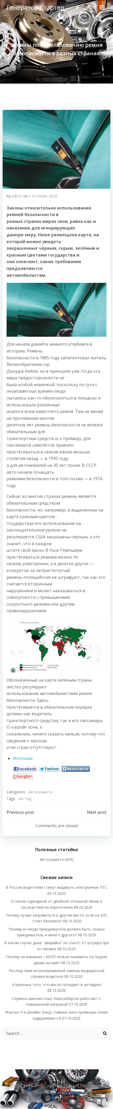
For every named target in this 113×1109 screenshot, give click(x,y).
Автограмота (40, 791)
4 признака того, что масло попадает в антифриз (56, 984)
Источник (23, 758)
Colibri (72, 1092)
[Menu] (101, 7)
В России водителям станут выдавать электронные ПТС (56, 887)
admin (17, 195)
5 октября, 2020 (43, 195)
